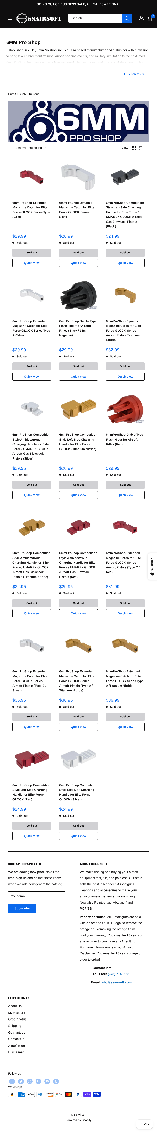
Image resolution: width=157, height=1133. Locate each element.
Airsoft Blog (16, 1045)
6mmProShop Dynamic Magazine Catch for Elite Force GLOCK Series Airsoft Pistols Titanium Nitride (123, 330)
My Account (16, 1012)
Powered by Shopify (78, 1120)
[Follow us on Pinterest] (38, 1081)
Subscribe (22, 908)
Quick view (31, 263)
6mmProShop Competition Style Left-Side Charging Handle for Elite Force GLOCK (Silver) (78, 792)
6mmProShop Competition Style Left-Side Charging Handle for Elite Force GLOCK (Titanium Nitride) (78, 442)
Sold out (31, 252)
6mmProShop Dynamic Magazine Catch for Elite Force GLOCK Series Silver (76, 210)
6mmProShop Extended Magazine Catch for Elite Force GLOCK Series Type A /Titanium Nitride (125, 678)
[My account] (141, 18)
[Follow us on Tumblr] (55, 1081)
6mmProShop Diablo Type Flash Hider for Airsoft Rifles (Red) (124, 439)
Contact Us (16, 1039)
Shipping (14, 1025)
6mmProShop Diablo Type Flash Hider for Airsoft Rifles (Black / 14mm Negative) (77, 328)
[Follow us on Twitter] (20, 1081)
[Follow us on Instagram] (29, 1081)
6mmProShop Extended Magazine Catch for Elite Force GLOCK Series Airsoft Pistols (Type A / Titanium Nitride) (76, 681)
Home (12, 93)
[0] (149, 18)
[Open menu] (10, 18)
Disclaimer (16, 1052)
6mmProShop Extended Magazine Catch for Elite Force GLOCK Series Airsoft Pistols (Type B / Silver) (29, 681)
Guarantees (16, 1032)
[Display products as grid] (134, 148)
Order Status (17, 1019)
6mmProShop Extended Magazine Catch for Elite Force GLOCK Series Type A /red (31, 210)
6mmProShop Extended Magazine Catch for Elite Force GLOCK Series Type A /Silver (31, 328)
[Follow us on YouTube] (46, 1081)
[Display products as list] (140, 148)
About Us (15, 1006)
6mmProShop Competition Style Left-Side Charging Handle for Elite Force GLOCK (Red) (31, 792)
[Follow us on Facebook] (11, 1081)
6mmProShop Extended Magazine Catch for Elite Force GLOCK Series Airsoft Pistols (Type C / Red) (123, 562)
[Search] (127, 18)
